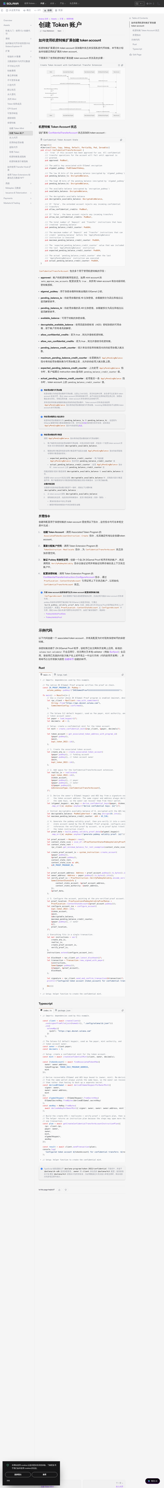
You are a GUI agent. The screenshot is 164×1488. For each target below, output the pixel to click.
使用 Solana (29, 3)
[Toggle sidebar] (2, 10)
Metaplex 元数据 (13, 188)
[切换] (158, 3)
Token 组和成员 (14, 104)
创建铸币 (69, 659)
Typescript (46, 1004)
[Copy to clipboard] (122, 65)
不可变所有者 (13, 80)
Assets (7, 25)
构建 (42, 3)
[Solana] (10, 3)
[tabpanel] (82, 837)
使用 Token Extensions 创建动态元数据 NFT (18, 176)
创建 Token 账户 (16, 133)
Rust (42, 668)
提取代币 (13, 147)
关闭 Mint (11, 99)
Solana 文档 (43, 19)
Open (59, 31)
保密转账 (11, 123)
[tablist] (82, 675)
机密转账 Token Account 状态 (58, 127)
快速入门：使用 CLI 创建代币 (18, 32)
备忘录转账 (12, 75)
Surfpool (114, 651)
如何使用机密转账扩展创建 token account (70, 40)
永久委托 (11, 94)
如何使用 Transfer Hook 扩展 (19, 168)
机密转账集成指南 (17, 157)
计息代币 (11, 85)
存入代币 (13, 138)
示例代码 (45, 630)
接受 (44, 1474)
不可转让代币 (13, 66)
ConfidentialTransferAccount (63, 132)
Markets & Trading (12, 203)
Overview (8, 20)
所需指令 (44, 516)
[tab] (45, 675)
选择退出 (18, 1474)
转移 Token (14, 152)
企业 (52, 3)
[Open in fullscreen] (119, 65)
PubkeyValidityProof (54, 617)
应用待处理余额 (16, 142)
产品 (62, 3)
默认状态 (11, 90)
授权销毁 (11, 118)
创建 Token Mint (16, 128)
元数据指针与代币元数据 (18, 61)
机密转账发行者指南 (18, 161)
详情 (8, 1481)
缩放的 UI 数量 (14, 56)
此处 (85, 423)
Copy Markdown (48, 31)
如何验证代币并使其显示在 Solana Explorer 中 (18, 45)
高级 (8, 183)
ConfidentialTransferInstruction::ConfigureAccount (69, 577)
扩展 (8, 51)
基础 (8, 38)
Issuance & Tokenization (16, 193)
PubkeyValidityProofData (56, 614)
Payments (8, 198)
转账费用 (11, 71)
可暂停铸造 (12, 113)
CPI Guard (12, 109)
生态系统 (73, 3)
